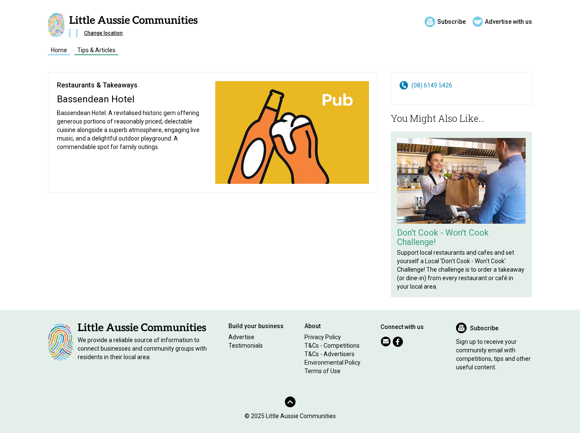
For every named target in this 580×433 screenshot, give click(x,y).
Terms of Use (322, 371)
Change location (103, 33)
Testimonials (245, 345)
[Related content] (461, 181)
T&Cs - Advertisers (329, 354)
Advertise (241, 337)
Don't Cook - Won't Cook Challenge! (443, 237)
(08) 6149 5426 (431, 85)
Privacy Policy (322, 337)
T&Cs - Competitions (332, 345)
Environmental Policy (332, 362)
